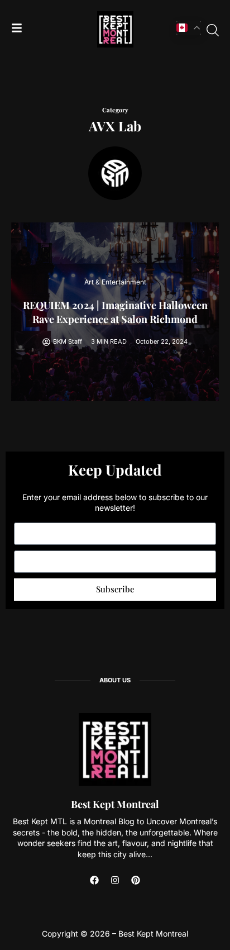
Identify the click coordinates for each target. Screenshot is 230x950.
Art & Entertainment (115, 282)
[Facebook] (94, 880)
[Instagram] (115, 880)
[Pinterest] (136, 880)
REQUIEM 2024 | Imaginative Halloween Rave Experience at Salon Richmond (115, 312)
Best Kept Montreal (115, 804)
